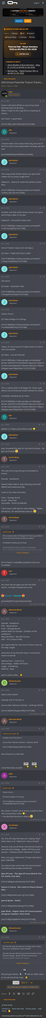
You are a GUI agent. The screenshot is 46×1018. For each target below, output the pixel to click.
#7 (44, 310)
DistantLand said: (9, 733)
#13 (43, 527)
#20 (43, 937)
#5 (44, 244)
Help (40, 1008)
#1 (44, 101)
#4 (44, 208)
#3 (44, 170)
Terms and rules (18, 1008)
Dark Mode (7, 1005)
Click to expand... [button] (23, 553)
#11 (43, 444)
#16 (43, 690)
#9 (44, 384)
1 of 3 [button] (16, 982)
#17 (43, 729)
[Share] (40, 101)
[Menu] (4, 3)
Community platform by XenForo (22, 1016)
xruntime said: (8, 942)
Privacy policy (31, 1008)
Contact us (6, 1008)
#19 (43, 834)
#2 (44, 139)
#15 (43, 619)
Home (4, 1011)
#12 (43, 467)
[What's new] (43, 3)
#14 (43, 580)
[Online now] (6, 96)
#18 (43, 783)
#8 (44, 342)
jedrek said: (7, 532)
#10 (43, 425)
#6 (44, 277)
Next (23, 982)
